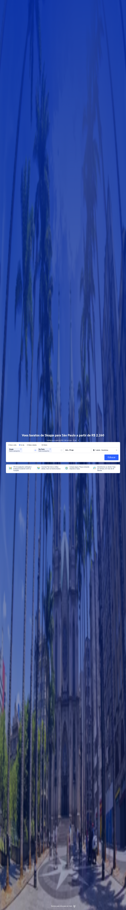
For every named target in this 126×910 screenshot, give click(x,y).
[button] (107, 3)
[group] (21, 450)
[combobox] (23, 450)
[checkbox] (44, 445)
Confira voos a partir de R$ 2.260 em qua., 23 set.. (62, 440)
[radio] (12, 445)
